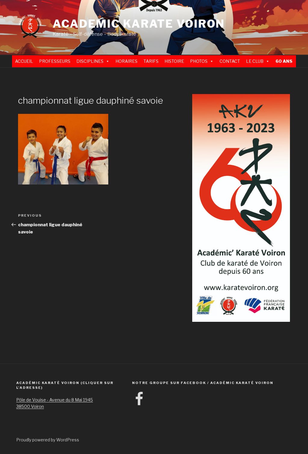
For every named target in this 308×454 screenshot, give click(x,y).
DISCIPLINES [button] (89, 61)
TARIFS (151, 61)
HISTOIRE (174, 61)
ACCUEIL (24, 61)
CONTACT (230, 61)
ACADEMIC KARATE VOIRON (139, 23)
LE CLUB (254, 61)
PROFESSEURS (54, 61)
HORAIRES (126, 61)
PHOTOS (199, 61)
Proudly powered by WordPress (47, 439)
